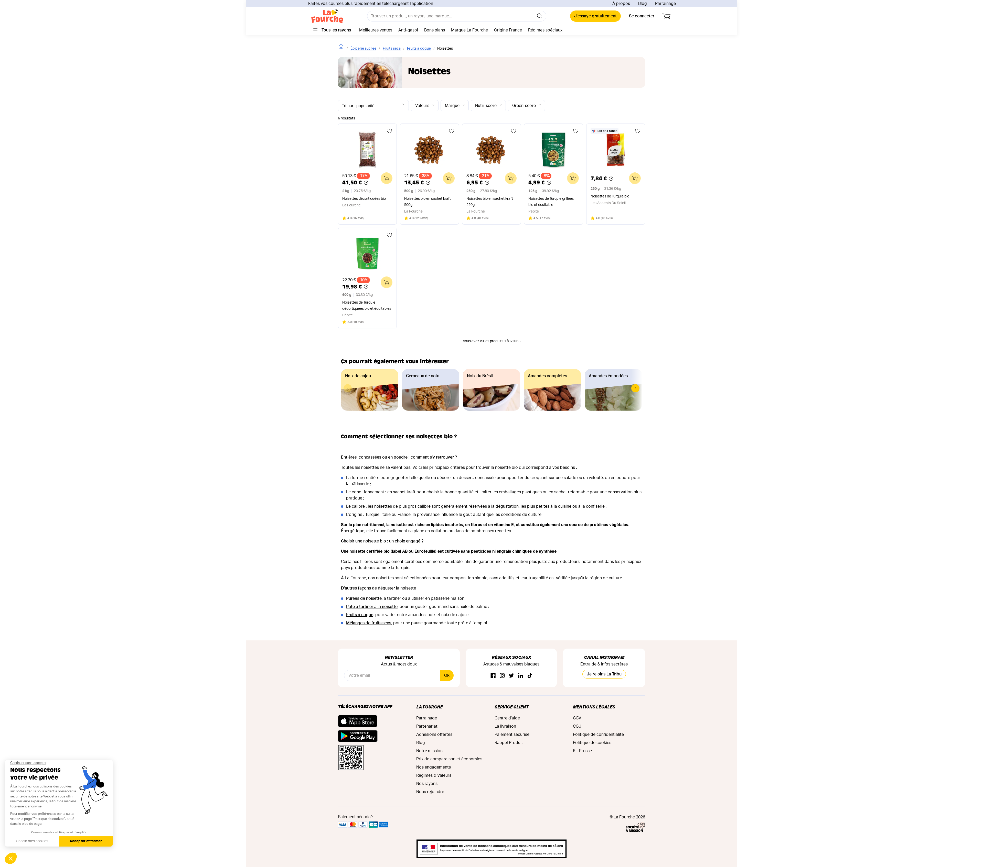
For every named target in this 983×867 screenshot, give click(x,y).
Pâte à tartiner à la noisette (372, 607)
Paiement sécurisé (512, 734)
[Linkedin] (520, 676)
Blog (642, 4)
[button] (635, 388)
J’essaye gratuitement (595, 16)
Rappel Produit (509, 743)
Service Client (511, 706)
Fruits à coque (419, 48)
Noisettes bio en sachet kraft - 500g (428, 202)
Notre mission (429, 751)
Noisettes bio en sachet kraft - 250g (490, 202)
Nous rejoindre (430, 792)
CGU (577, 726)
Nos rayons (426, 784)
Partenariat (426, 726)
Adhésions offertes (434, 734)
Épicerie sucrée (363, 48)
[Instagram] (502, 676)
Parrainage (665, 4)
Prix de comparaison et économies (449, 759)
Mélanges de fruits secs (368, 623)
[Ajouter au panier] (386, 178)
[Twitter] (511, 676)
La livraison (505, 726)
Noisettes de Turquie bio (610, 196)
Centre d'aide (507, 718)
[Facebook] (493, 676)
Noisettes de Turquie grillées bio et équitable (551, 202)
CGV (577, 718)
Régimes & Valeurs (433, 775)
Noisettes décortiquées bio (364, 199)
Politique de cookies (592, 743)
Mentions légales (594, 706)
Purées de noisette (364, 598)
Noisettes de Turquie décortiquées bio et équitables (366, 305)
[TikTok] (530, 676)
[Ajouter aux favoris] (389, 131)
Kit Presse (582, 751)
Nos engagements (433, 767)
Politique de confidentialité (598, 734)
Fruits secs (392, 48)
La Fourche (429, 706)
